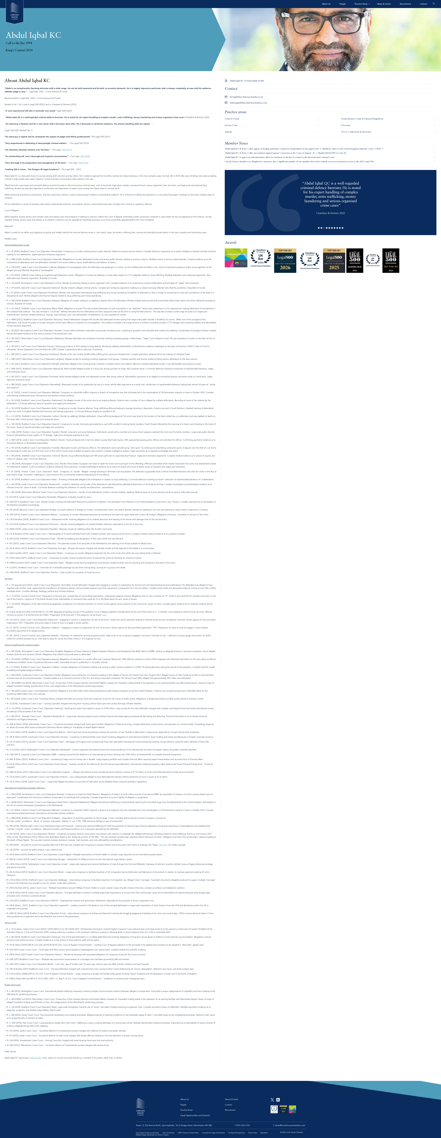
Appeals (228, 132)
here (104, 615)
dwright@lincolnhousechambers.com (246, 97)
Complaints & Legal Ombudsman (213, 1133)
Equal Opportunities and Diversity (195, 1115)
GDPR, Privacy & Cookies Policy (188, 1133)
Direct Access (252, 1133)
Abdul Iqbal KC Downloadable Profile (247, 81)
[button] (319, 228)
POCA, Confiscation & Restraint (356, 132)
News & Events (384, 4)
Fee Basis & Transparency (236, 1133)
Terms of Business (168, 1133)
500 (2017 (66, 149)
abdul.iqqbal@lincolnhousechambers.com (248, 103)
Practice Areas (361, 4)
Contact (423, 4)
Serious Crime (231, 125)
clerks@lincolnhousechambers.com (290, 1125)
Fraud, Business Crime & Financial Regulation (362, 119)
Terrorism (345, 125)
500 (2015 (83, 162)
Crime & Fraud (232, 119)
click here (163, 844)
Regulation (264, 1133)
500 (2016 (84, 156)
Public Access (35, 1057)
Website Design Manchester (145, 1135)
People (343, 4)
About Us (326, 4)
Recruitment (405, 4)
